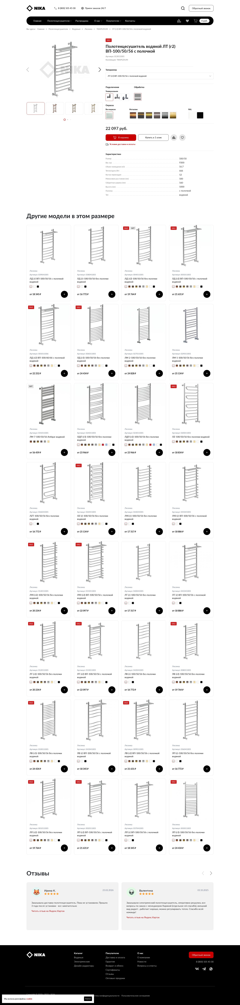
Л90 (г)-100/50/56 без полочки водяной (141, 517)
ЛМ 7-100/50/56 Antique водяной (47, 436)
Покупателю (112, 20)
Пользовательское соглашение (135, 995)
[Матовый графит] (165, 115)
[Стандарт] (109, 97)
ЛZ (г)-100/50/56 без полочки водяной (92, 517)
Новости (141, 961)
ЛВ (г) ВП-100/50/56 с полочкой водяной (94, 755)
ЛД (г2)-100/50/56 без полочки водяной (141, 280)
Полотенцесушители (58, 20)
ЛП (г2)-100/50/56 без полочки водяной (46, 834)
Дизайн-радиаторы (84, 965)
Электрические (82, 961)
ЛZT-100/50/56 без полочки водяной (44, 517)
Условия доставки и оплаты (122, 144)
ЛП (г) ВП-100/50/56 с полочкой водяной (141, 834)
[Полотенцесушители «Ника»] (35, 8)
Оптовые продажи (115, 978)
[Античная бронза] (149, 115)
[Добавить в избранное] (182, 137)
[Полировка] (138, 97)
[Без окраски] (109, 115)
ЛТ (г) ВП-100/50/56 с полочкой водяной (189, 596)
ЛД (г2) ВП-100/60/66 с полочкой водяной (47, 359)
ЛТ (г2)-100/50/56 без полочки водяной (46, 675)
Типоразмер (111, 70)
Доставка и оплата (115, 957)
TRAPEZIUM (102, 29)
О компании (143, 957)
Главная (37, 20)
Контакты (130, 20)
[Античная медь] (133, 115)
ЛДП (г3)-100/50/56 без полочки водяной (94, 438)
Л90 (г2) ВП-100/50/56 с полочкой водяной (95, 596)
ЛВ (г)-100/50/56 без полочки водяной (140, 675)
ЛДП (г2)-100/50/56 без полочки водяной (142, 438)
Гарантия (110, 961)
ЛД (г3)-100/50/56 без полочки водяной (93, 359)
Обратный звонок (201, 8)
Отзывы (110, 974)
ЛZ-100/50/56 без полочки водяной (191, 436)
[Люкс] (117, 97)
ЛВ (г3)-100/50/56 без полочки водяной (46, 755)
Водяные (76, 29)
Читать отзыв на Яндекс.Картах (48, 911)
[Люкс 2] (125, 97)
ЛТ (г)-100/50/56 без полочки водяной (140, 596)
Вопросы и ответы (147, 965)
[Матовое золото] (173, 115)
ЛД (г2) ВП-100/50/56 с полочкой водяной (189, 280)
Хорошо (88, 999)
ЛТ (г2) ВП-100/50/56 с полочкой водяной (94, 675)
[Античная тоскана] (141, 115)
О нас (97, 20)
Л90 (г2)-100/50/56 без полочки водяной (46, 596)
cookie (29, 999)
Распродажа (82, 20)
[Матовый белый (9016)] (192, 115)
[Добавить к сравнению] (174, 137)
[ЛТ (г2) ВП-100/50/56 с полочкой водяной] (64, 69)
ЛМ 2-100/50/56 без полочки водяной (140, 359)
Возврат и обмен (114, 965)
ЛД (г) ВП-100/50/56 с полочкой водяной (46, 280)
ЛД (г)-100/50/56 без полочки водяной (92, 280)
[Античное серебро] (157, 115)
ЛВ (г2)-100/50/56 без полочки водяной (188, 675)
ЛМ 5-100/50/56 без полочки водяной (187, 359)
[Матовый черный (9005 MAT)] (200, 115)
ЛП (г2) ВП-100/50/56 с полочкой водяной (94, 834)
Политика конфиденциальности (104, 995)
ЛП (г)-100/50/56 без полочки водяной (187, 755)
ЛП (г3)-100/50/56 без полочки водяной (188, 834)
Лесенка (88, 29)
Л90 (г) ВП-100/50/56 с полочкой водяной (189, 517)
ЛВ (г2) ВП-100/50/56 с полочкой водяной (142, 755)
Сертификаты (113, 969)
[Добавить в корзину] (64, 294)
